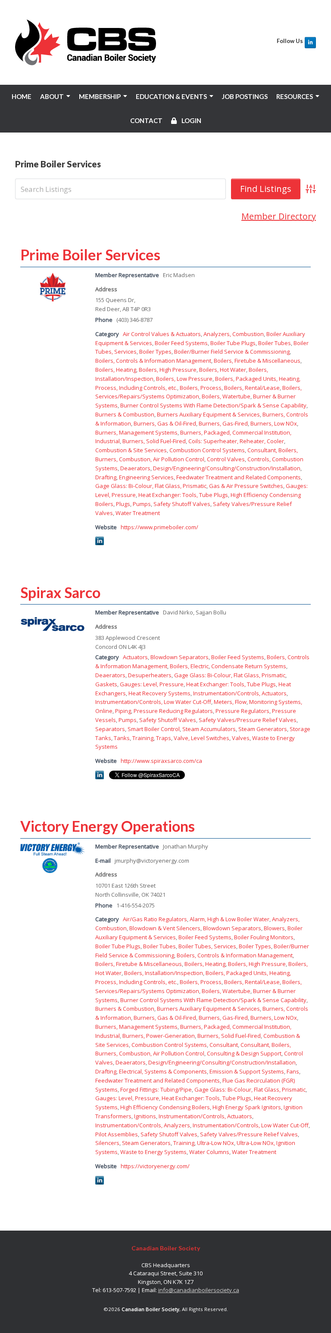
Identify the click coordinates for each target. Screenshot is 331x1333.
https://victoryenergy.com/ (155, 1166)
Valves (241, 738)
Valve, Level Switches (201, 738)
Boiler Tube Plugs (233, 343)
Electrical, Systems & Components (163, 1071)
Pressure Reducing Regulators (173, 711)
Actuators (135, 657)
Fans (293, 1071)
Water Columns (209, 1152)
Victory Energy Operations (107, 826)
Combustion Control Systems (207, 450)
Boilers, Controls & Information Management (153, 360)
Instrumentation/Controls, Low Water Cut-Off (153, 702)
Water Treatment (138, 513)
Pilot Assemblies (116, 1134)
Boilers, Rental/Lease (252, 388)
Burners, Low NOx (273, 423)
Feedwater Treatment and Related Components (238, 477)
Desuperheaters (150, 675)
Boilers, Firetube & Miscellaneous (257, 360)
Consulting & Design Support (244, 1053)
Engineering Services (146, 477)
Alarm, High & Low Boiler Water (229, 919)
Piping (123, 711)
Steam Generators (262, 729)
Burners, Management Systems (136, 432)
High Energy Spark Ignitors (246, 1107)
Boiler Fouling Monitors (264, 937)
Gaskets (106, 684)
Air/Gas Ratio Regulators (155, 919)
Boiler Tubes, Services (207, 946)
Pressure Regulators (242, 711)
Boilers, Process (201, 388)
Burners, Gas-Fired (223, 423)
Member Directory (278, 216)
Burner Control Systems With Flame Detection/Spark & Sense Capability (213, 405)
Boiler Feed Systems (181, 343)
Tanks (122, 738)
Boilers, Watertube (226, 396)
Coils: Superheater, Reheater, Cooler (236, 441)
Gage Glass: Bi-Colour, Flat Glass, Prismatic (150, 486)
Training (142, 738)
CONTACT (146, 120)
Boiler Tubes (274, 343)
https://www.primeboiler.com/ (159, 527)
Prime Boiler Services (90, 254)
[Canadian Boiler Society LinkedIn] (310, 42)
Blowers (274, 928)
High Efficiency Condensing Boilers (165, 1107)
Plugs (123, 504)
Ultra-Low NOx (215, 1143)
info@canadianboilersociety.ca (198, 1290)
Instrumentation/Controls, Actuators (240, 693)
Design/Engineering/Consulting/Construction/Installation (226, 468)
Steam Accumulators (209, 729)
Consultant (223, 1045)
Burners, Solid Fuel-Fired (154, 441)
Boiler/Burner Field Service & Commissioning (232, 351)
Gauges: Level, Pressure (152, 684)
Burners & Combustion (124, 414)
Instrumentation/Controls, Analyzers (142, 1125)
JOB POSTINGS (245, 96)
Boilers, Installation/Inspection (163, 973)
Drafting (105, 477)
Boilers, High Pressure (168, 369)
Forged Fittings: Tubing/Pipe (156, 1089)
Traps (163, 738)
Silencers (107, 1143)
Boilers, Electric (189, 666)
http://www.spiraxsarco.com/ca (161, 761)
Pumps (142, 504)
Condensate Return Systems (248, 666)
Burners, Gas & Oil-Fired (165, 423)
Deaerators (135, 468)
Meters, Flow (230, 702)
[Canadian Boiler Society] (85, 42)
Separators (110, 729)
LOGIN (190, 120)
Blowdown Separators (179, 657)
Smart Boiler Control (154, 729)
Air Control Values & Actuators (162, 334)
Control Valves (226, 459)
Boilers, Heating (115, 369)
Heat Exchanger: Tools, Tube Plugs (183, 495)
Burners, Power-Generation (158, 1036)
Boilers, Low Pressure (184, 379)
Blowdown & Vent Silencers (164, 928)
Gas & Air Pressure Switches (246, 486)
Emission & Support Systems (246, 1071)
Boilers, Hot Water (222, 369)
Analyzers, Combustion (233, 334)
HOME (21, 96)
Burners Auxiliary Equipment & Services (208, 414)
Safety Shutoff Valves (181, 504)
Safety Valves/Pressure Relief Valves (248, 720)
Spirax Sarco (60, 592)
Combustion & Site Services (131, 450)
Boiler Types (155, 351)
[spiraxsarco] (52, 638)
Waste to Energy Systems (153, 1152)
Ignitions (145, 1116)
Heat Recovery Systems (159, 693)
